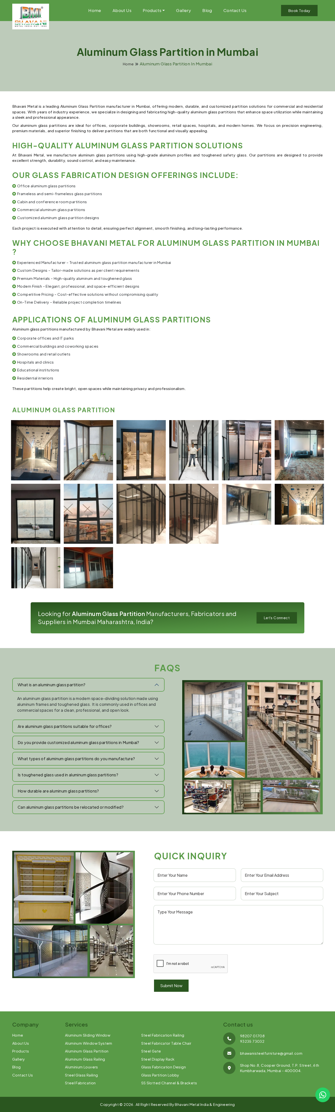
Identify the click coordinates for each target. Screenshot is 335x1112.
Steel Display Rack (158, 1059)
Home (94, 10)
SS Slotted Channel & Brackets (169, 1082)
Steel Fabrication (80, 1082)
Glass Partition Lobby (160, 1075)
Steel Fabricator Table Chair (166, 1043)
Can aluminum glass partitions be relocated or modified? (71, 807)
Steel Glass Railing (81, 1075)
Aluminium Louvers (81, 1067)
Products (152, 10)
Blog (207, 10)
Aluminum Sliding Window (87, 1035)
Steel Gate (151, 1051)
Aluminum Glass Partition (87, 1051)
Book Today (299, 10)
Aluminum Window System (88, 1043)
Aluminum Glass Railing (85, 1059)
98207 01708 (252, 1035)
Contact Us (235, 10)
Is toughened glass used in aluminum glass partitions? (68, 774)
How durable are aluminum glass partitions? (58, 790)
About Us (20, 1043)
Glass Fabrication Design (163, 1067)
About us (122, 10)
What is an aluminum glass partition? (51, 684)
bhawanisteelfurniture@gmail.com (271, 1053)
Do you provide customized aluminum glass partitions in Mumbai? (78, 742)
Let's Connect (277, 617)
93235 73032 (252, 1041)
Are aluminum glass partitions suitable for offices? (65, 726)
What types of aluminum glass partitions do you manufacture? (76, 758)
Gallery (183, 10)
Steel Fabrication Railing (162, 1035)
